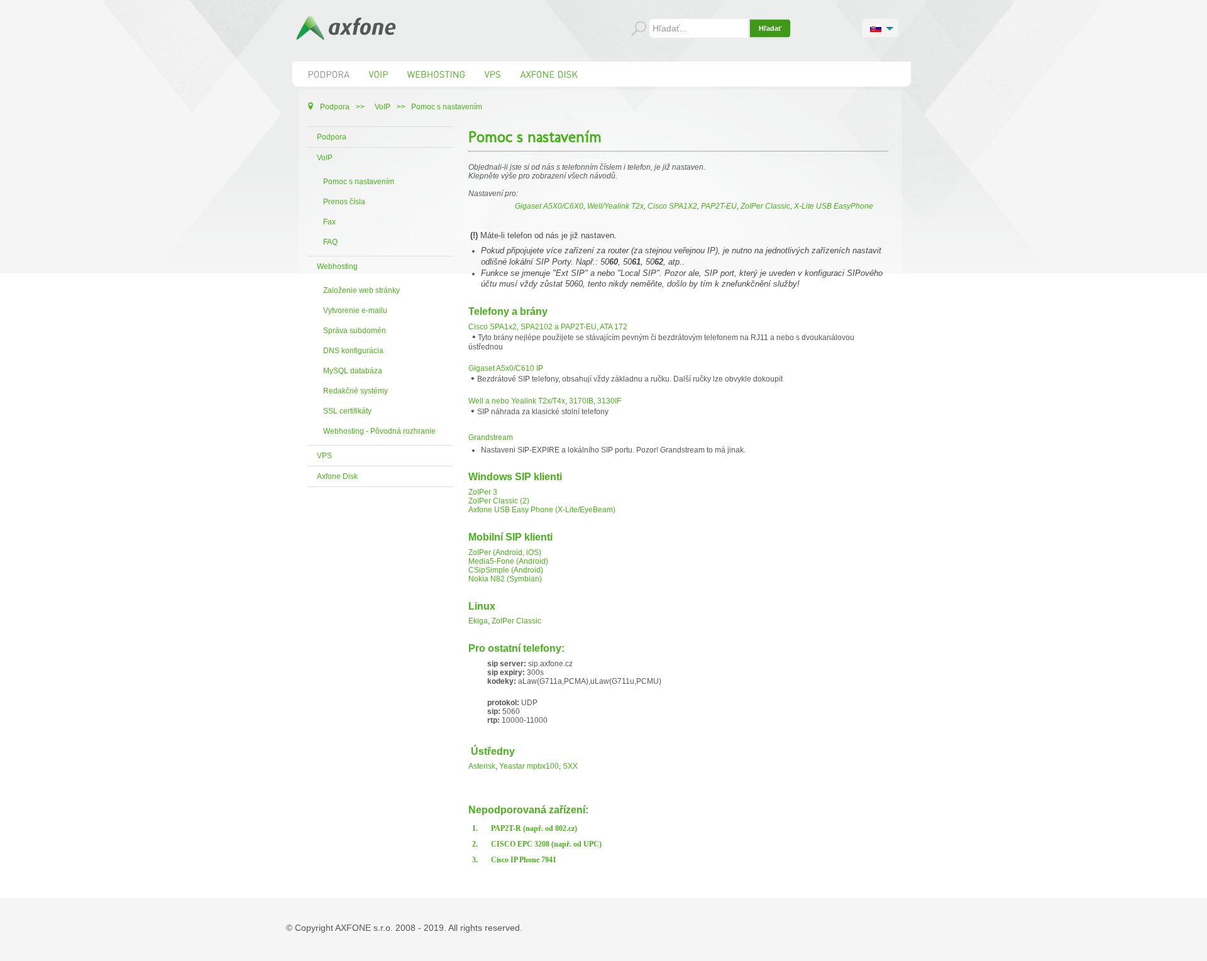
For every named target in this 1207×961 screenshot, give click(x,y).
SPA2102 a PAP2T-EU (559, 326)
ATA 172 (613, 326)
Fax (329, 221)
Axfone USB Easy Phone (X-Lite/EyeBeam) (541, 509)
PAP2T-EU (719, 206)
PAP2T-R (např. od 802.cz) (534, 828)
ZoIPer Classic (765, 206)
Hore (1191, 949)
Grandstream (490, 437)
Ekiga (478, 621)
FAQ (330, 242)
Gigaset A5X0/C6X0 (549, 206)
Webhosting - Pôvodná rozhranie (379, 431)
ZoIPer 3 (482, 492)
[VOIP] (379, 74)
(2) (523, 501)
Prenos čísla (344, 201)
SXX (570, 766)
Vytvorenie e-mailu (355, 310)
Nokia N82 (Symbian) (505, 578)
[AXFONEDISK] (549, 74)
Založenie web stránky (361, 290)
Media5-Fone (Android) (508, 561)
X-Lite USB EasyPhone (833, 206)
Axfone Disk (337, 476)
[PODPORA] (329, 74)
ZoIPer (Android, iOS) (504, 552)
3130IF (609, 401)
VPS (324, 455)
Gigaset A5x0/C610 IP (505, 368)
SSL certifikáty (347, 411)
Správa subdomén (354, 330)
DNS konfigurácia (353, 350)
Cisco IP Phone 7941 (523, 859)
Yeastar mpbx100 (529, 766)
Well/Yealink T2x (615, 206)
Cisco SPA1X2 (672, 206)
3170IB (581, 401)
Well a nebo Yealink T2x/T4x (516, 401)
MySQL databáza (352, 370)
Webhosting (337, 266)
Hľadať (770, 28)
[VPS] (493, 74)
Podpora (331, 137)
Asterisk (481, 766)
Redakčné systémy (355, 391)
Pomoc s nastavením (358, 181)
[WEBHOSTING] (436, 74)
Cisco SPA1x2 (492, 326)
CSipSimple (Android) (505, 570)
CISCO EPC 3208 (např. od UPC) (546, 844)
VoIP (325, 157)
